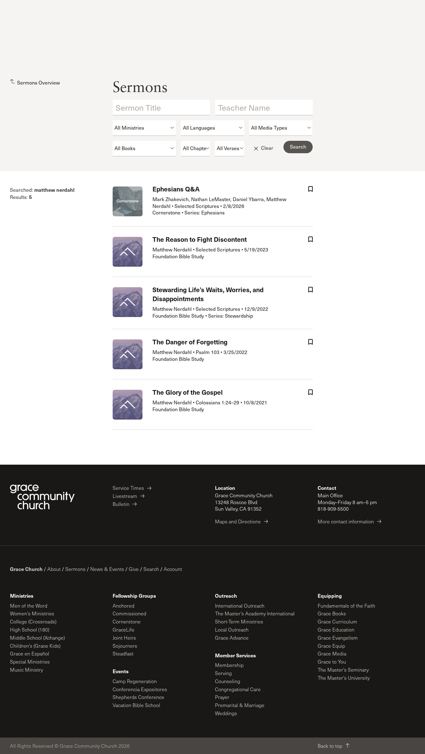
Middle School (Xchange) (37, 637)
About (54, 569)
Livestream (125, 496)
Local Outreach (232, 629)
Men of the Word (28, 605)
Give (134, 569)
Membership (229, 665)
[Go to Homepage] (42, 497)
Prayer (222, 697)
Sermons (75, 569)
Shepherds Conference (138, 697)
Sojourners (125, 645)
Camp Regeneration (135, 681)
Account (173, 569)
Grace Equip (331, 645)
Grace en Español (29, 653)
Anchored (123, 605)
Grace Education (336, 629)
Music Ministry (26, 669)
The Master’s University (344, 677)
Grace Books (332, 613)
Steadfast (123, 653)
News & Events (107, 569)
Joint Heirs (124, 637)
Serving (223, 673)
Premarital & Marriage (239, 705)
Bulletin (121, 504)
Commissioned (129, 613)
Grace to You (332, 661)
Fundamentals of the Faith (346, 605)
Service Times (128, 488)
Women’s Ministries (32, 613)
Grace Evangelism (338, 637)
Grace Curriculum (337, 621)
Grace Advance (232, 637)
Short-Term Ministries (239, 621)
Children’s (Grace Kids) (35, 645)
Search (151, 569)
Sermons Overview (38, 82)
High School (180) (29, 629)
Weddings (226, 713)
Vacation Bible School (136, 705)
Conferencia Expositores (140, 689)
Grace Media (332, 653)
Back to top (330, 746)
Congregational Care (238, 689)
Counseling (227, 681)
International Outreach (239, 605)
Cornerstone (127, 621)
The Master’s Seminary (343, 669)
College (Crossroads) (33, 621)
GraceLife (123, 629)
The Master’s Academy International (255, 613)
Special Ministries (30, 661)
